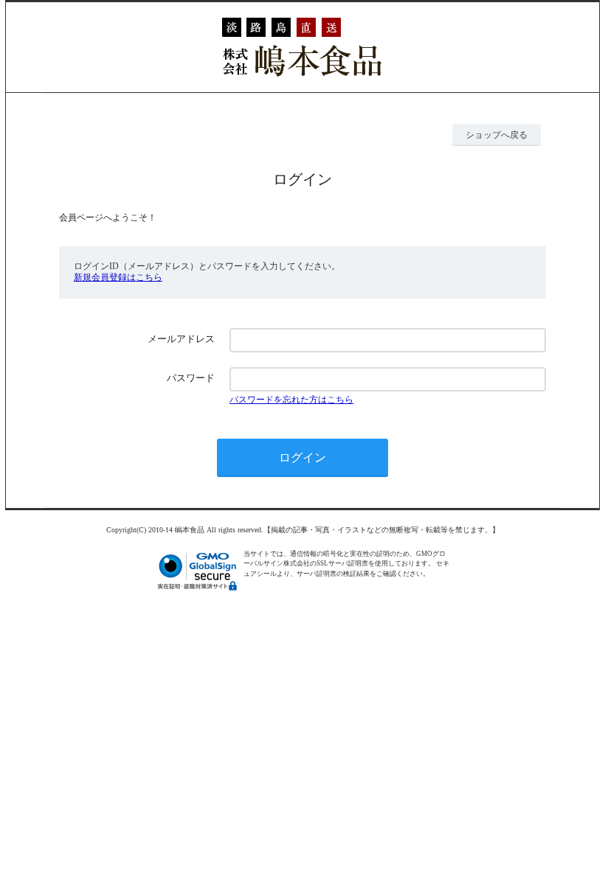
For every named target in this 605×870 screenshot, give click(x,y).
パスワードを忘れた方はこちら (291, 399)
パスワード (191, 377)
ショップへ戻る (497, 135)
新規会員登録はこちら (118, 277)
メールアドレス (181, 338)
